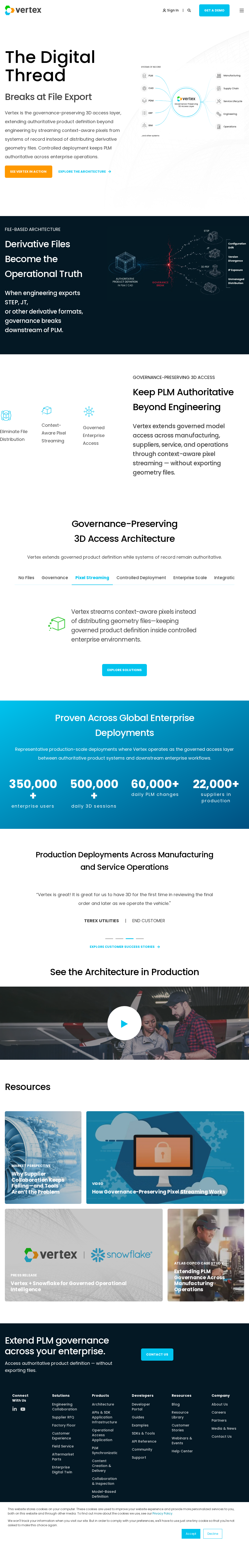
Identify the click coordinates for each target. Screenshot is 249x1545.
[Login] (171, 10)
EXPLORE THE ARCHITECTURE (82, 171)
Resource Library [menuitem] (180, 1415)
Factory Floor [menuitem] (64, 1425)
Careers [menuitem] (219, 1412)
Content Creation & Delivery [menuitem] (101, 1465)
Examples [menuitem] (140, 1425)
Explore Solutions (124, 670)
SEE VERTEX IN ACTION (28, 171)
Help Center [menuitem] (182, 1451)
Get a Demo (214, 10)
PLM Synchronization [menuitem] (106, 1450)
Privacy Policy (162, 1513)
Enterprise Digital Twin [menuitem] (62, 1470)
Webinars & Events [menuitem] (182, 1441)
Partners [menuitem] (219, 1420)
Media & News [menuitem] (224, 1428)
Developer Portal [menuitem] (141, 1407)
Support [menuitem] (139, 1457)
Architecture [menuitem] (103, 1404)
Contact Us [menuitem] (222, 1436)
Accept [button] (191, 1534)
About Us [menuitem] (220, 1404)
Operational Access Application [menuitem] (103, 1435)
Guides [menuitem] (138, 1417)
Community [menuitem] (142, 1449)
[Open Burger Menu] (242, 10)
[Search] (189, 10)
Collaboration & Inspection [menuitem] (104, 1481)
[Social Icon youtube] (22, 1409)
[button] (109, 938)
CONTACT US (157, 1354)
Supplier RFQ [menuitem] (63, 1417)
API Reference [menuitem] (144, 1441)
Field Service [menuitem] (63, 1446)
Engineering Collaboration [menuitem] (64, 1407)
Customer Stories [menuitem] (180, 1428)
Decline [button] (212, 1534)
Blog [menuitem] (176, 1404)
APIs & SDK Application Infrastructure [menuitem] (104, 1417)
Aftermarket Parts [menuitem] (63, 1457)
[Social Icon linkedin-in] (16, 1408)
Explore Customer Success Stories (122, 946)
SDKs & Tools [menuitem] (143, 1433)
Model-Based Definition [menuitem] (104, 1494)
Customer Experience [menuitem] (61, 1436)
